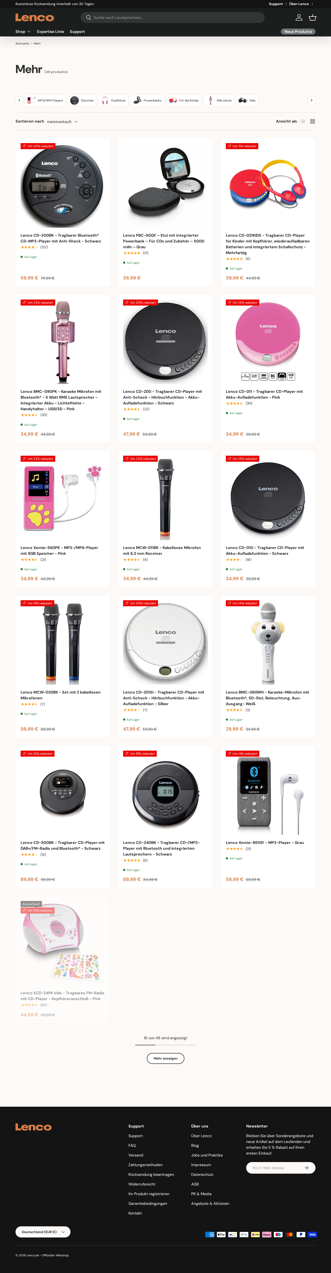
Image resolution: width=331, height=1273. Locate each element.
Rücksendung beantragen (151, 1174)
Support (276, 4)
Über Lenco (299, 4)
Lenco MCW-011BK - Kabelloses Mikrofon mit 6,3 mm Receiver (162, 550)
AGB (195, 1184)
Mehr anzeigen (166, 1058)
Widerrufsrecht (141, 1184)
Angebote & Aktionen (210, 1203)
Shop (20, 31)
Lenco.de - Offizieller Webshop (48, 1255)
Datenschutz (202, 1174)
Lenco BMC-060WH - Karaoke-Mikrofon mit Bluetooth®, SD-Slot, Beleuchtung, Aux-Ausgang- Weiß (267, 698)
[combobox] (172, 17)
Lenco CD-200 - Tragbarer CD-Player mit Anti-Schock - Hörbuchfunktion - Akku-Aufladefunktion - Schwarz (162, 397)
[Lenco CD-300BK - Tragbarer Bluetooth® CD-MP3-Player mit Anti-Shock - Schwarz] (63, 185)
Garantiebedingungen (147, 1203)
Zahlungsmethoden (145, 1164)
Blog (195, 1145)
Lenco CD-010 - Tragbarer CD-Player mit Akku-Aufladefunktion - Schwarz (265, 550)
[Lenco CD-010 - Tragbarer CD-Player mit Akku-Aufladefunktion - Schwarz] (268, 498)
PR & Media (201, 1193)
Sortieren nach (30, 121)
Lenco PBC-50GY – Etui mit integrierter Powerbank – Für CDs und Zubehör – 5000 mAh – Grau (163, 241)
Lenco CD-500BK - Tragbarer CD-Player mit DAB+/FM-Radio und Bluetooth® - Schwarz (63, 845)
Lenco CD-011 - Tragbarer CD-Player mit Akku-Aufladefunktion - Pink (264, 394)
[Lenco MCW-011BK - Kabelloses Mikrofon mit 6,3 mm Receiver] (165, 498)
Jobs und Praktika (207, 1155)
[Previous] (19, 100)
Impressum (201, 1164)
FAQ (132, 1145)
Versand (135, 1155)
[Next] (311, 100)
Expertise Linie (50, 31)
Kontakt (135, 1213)
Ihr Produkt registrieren (148, 1193)
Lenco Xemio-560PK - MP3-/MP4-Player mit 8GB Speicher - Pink (59, 550)
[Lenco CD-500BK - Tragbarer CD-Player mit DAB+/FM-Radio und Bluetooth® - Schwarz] (63, 793)
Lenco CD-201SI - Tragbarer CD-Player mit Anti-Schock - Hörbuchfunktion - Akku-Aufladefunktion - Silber (163, 698)
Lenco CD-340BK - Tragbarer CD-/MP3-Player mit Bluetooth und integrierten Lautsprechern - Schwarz (161, 848)
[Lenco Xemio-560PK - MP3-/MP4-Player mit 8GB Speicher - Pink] (63, 498)
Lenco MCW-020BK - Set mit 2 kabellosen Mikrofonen (61, 695)
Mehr (37, 43)
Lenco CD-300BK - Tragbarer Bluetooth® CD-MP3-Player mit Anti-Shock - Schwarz (61, 238)
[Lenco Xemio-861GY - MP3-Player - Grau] (268, 793)
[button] (312, 17)
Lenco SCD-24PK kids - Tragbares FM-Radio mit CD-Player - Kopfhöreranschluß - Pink (62, 995)
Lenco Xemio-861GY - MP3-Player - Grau (265, 842)
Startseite (22, 43)
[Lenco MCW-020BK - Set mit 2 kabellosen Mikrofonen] (63, 642)
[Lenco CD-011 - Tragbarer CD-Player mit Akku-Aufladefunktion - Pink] (268, 342)
